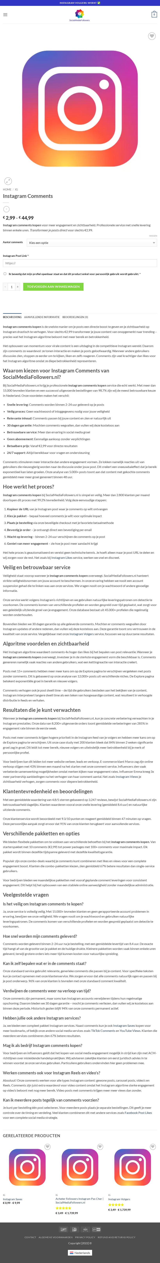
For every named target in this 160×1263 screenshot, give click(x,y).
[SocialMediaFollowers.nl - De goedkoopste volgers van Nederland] (80, 14)
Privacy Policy (85, 1237)
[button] (5, 14)
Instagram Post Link (16, 255)
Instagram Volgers (81, 634)
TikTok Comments (103, 1030)
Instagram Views (127, 776)
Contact (30, 1237)
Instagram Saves (124, 1025)
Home (7, 189)
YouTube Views (130, 1030)
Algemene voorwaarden (56, 1237)
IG (16, 189)
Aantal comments (13, 242)
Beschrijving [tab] (12, 317)
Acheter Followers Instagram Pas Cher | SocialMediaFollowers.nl (79, 1200)
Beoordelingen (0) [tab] (75, 317)
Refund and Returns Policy (116, 1237)
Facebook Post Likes (138, 1112)
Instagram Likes (61, 557)
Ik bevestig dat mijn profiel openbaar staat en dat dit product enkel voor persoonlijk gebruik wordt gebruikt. (74, 274)
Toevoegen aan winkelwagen (53, 286)
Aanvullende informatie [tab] (42, 317)
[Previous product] (6, 209)
